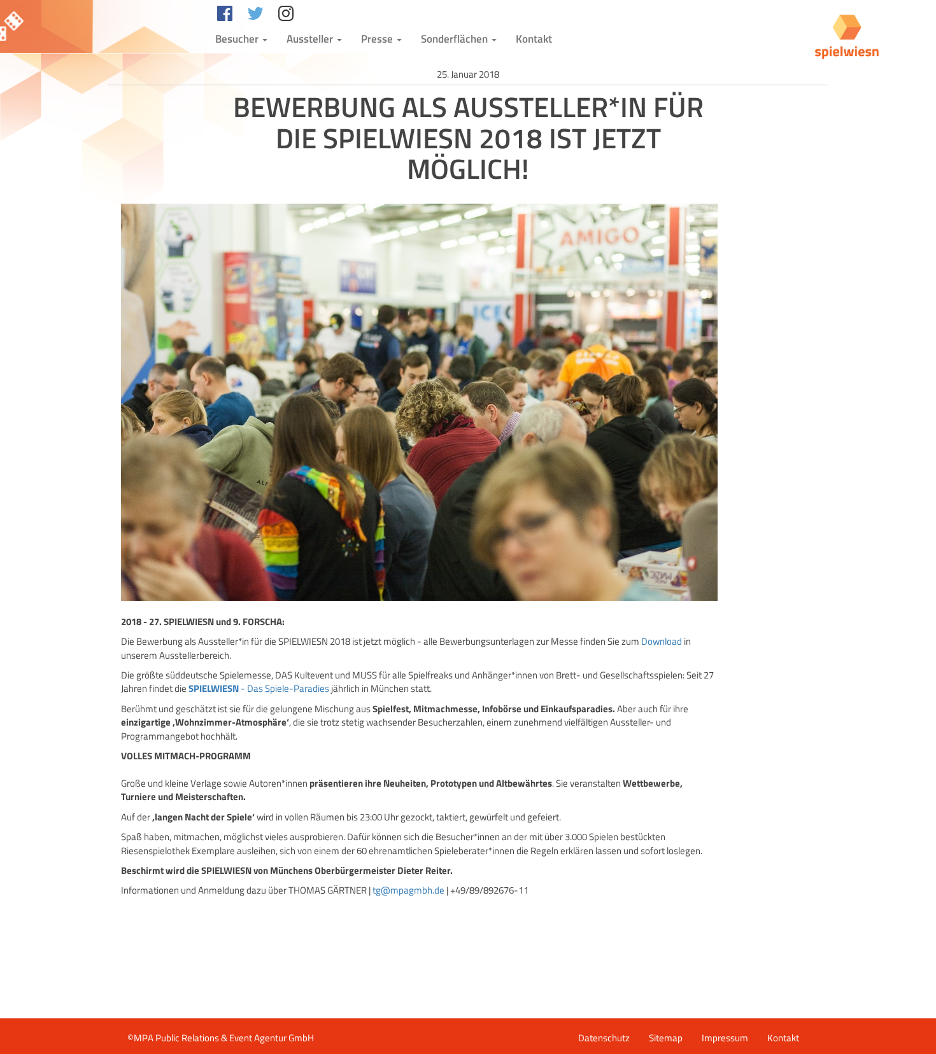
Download (661, 641)
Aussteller (311, 39)
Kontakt (534, 39)
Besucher (238, 39)
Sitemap (666, 1037)
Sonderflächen (455, 39)
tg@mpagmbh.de (408, 890)
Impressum (725, 1037)
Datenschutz (604, 1037)
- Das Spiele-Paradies (258, 688)
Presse (378, 39)
